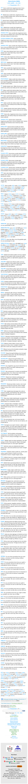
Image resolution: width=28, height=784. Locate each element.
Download (14, 715)
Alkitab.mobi (14, 726)
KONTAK (8, 766)
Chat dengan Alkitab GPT (17, 703)
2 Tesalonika (13, 5)
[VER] (8, 3)
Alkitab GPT (13, 706)
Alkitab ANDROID (14, 716)
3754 (13, 188)
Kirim (18, 700)
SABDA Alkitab (9, 761)
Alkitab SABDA (12, 705)
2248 (5, 188)
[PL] (17, 3)
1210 (2, 246)
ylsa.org (12, 778)
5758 (14, 229)
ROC (21, 713)
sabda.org (17, 778)
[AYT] (12, 3)
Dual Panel (15, 737)
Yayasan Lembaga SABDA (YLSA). (14, 770)
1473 (2, 248)
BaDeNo (14, 733)
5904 (15, 231)
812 (12, 190)
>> (19, 5)
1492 (19, 185)
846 (13, 185)
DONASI (19, 766)
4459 (2, 187)
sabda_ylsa (7, 757)
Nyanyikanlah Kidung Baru (14, 723)
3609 (21, 681)
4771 (2, 251)
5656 (12, 235)
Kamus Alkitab (14, 718)
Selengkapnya (19, 759)
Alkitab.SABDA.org (14, 729)
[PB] (19, 3)
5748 (21, 674)
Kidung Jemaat (14, 722)
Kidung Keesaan (14, 721)
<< (8, 5)
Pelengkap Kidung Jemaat (14, 724)
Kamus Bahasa (14, 719)
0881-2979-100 (9, 776)
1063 (13, 191)
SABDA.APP (14, 732)
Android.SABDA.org (14, 730)
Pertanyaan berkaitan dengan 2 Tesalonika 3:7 (14, 699)
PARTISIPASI (13, 766)
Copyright (14, 727)
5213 (9, 191)
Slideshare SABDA (15, 763)
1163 (13, 187)
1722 (19, 190)
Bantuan (14, 736)
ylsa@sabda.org (21, 776)
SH (15, 713)
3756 (22, 188)
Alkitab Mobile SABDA (14, 1)
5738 (11, 232)
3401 (23, 187)
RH (18, 713)
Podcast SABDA (21, 761)
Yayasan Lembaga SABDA (19, 757)
